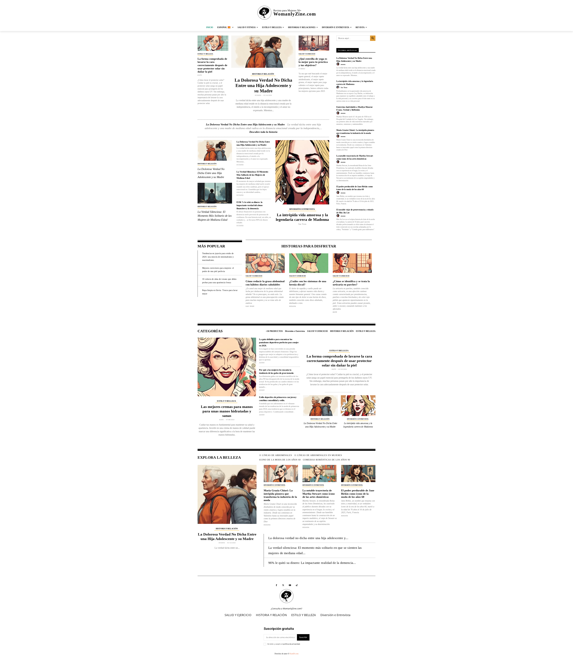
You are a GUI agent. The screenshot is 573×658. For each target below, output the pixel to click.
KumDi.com (294, 654)
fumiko (302, 69)
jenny (262, 363)
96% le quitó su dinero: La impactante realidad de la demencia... (312, 563)
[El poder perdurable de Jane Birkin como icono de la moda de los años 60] (358, 473)
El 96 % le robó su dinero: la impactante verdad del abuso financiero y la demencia (250, 205)
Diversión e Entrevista (302, 209)
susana (258, 95)
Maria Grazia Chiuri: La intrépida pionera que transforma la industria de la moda (280, 495)
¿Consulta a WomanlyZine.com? (286, 608)
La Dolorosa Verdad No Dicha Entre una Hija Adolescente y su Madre (263, 85)
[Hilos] (296, 585)
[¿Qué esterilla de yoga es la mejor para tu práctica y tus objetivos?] (314, 43)
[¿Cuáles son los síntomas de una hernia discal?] (308, 263)
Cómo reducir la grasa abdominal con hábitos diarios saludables (265, 283)
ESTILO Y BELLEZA (205, 54)
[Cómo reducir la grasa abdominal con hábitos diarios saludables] (265, 263)
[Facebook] (276, 585)
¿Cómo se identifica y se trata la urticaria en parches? (351, 283)
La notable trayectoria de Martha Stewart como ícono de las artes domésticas (318, 493)
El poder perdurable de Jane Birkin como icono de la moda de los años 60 (357, 493)
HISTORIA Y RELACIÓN (263, 74)
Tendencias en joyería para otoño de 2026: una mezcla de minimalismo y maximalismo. (218, 256)
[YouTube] (289, 585)
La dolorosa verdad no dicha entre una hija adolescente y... (308, 538)
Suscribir (303, 637)
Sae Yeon (302, 224)
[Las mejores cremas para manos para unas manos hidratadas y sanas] (227, 367)
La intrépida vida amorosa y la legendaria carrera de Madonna (302, 217)
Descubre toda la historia (263, 131)
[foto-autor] (338, 64)
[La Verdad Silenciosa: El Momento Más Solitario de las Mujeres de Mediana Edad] (215, 193)
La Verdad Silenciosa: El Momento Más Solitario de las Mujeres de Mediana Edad (214, 215)
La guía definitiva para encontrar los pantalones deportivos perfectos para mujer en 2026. (279, 342)
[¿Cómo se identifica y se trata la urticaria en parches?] (352, 263)
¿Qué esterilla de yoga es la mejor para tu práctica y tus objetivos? (313, 62)
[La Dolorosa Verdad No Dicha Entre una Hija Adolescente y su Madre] (263, 52)
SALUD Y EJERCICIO (307, 54)
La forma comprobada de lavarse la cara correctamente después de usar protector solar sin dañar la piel (212, 65)
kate (200, 75)
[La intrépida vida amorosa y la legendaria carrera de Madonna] (302, 172)
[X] (283, 585)
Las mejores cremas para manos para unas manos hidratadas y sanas (227, 411)
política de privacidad (291, 644)
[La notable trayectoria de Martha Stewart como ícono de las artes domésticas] (319, 473)
